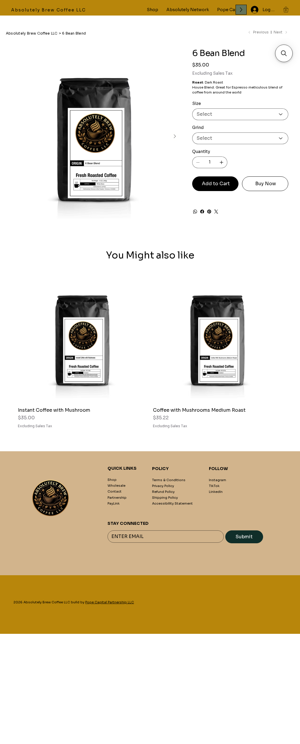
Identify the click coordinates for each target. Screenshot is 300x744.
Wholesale (116, 485)
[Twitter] (216, 211)
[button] (286, 9)
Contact (115, 491)
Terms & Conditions (168, 480)
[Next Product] (290, 337)
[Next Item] (174, 136)
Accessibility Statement (172, 503)
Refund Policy (163, 492)
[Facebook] (202, 211)
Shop (112, 480)
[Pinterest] (209, 211)
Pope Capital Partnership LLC (109, 602)
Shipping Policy (165, 498)
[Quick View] (82, 338)
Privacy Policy (163, 486)
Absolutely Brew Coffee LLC (48, 10)
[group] (150, 351)
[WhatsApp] (195, 211)
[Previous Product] (9, 337)
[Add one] (221, 162)
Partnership (117, 498)
